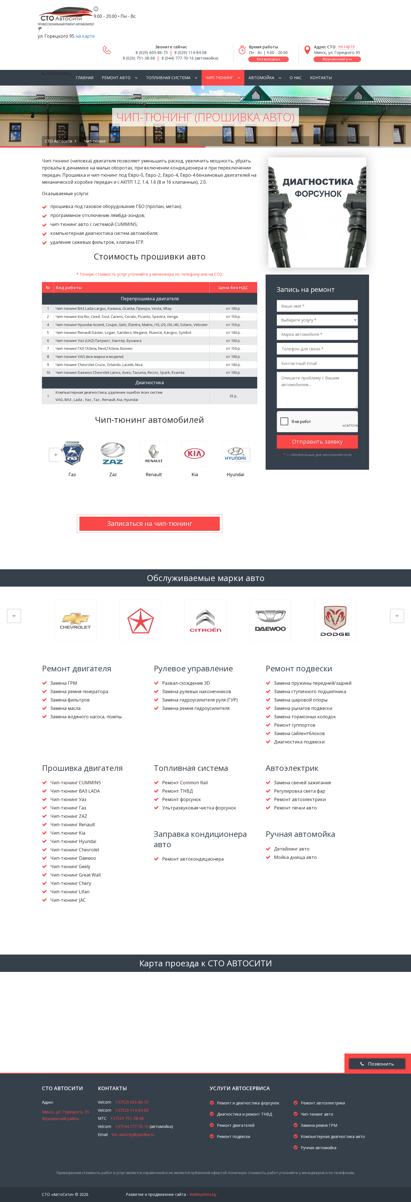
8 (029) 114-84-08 (190, 52)
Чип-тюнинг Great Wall (75, 875)
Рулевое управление (193, 668)
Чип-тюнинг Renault (72, 824)
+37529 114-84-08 (131, 1110)
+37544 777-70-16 (131, 1126)
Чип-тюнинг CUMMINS (75, 783)
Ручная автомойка (300, 833)
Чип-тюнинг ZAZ (68, 816)
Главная (84, 77)
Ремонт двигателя (76, 668)
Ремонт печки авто (295, 808)
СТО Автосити (58, 141)
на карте (85, 36)
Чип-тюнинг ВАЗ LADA (75, 791)
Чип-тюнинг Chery (70, 883)
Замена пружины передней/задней (312, 683)
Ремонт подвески (299, 668)
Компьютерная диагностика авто (332, 1136)
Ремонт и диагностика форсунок (247, 1103)
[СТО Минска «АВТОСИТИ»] (66, 13)
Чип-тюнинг (219, 77)
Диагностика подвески (299, 742)
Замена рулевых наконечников (196, 691)
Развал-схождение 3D (186, 683)
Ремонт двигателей (235, 1125)
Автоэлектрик (292, 767)
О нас (296, 77)
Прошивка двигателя (82, 767)
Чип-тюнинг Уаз (68, 799)
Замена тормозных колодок (305, 717)
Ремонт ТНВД (177, 791)
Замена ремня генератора (79, 691)
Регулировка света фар (299, 791)
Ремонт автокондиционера (193, 859)
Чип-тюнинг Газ (68, 808)
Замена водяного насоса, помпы (86, 717)
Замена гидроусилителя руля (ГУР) (200, 700)
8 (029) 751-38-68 (139, 58)
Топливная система (168, 77)
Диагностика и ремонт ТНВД (244, 1114)
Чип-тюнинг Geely (70, 866)
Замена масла (65, 708)
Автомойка (261, 77)
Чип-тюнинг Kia (67, 833)
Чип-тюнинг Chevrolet (74, 850)
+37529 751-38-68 (127, 1118)
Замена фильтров (70, 700)
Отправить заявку (317, 441)
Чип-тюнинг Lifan (69, 892)
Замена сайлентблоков (299, 733)
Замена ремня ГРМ (318, 1125)
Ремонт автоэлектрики (300, 799)
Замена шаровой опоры (300, 700)
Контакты (321, 77)
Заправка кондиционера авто (200, 838)
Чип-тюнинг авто (316, 1114)
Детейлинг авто (292, 849)
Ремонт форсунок (181, 799)
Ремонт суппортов (294, 725)
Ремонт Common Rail (185, 783)
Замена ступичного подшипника (310, 691)
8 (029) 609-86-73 (152, 52)
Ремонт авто (116, 77)
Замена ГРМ (63, 683)
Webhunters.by (203, 1194)
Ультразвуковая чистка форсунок (199, 808)
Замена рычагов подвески (303, 708)
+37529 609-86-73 (131, 1102)
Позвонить (380, 1064)
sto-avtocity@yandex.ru (133, 1134)
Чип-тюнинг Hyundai (73, 841)
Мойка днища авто (295, 857)
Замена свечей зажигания (302, 783)
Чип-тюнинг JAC (68, 900)
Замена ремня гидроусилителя (196, 708)
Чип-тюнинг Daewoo (73, 858)
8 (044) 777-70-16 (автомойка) (190, 58)
